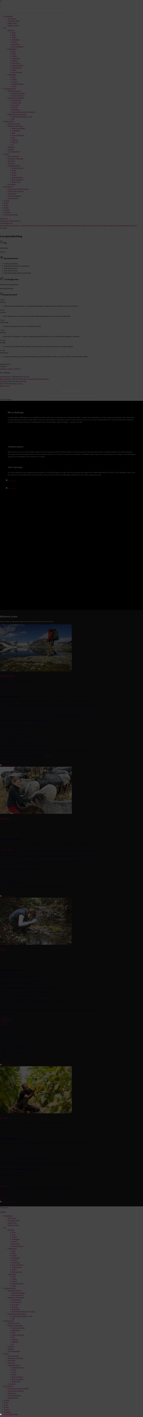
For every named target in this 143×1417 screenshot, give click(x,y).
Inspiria (14, 175)
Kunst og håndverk (17, 46)
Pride (13, 137)
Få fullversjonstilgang (14, 196)
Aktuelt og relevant (14, 123)
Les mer (4, 761)
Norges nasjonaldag (18, 135)
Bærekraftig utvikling (14, 91)
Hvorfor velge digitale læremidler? (18, 189)
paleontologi (5, 1022)
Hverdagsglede (16, 100)
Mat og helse (16, 44)
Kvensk (6, 207)
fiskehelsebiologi (6, 1020)
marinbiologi (5, 1024)
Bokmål (2, 364)
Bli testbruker (12, 193)
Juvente (14, 172)
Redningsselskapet (17, 177)
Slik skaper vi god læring (15, 158)
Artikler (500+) (12, 23)
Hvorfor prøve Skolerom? (16, 191)
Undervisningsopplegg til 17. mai (22, 116)
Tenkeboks (11, 147)
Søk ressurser (12, 18)
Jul (12, 144)
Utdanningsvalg (16, 67)
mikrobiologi (5, 1017)
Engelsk (14, 37)
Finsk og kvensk (17, 72)
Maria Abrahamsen (17, 179)
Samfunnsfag (16, 39)
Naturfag (14, 42)
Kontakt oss (11, 163)
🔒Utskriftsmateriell (14, 151)
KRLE (14, 35)
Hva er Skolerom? (13, 156)
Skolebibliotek (8, 16)
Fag (5, 28)
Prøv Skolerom (8, 186)
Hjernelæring (16, 109)
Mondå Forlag (16, 182)
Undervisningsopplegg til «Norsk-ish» (23, 112)
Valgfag (14, 70)
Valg (13, 119)
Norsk (13, 32)
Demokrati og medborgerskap (17, 114)
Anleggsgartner (5, 1186)
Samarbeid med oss (18, 168)
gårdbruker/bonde (7, 850)
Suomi (6, 205)
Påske (13, 133)
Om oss (6, 154)
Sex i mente (15, 105)
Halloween (15, 142)
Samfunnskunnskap (18, 84)
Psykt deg (15, 107)
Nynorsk (6, 200)
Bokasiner (11, 149)
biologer (48, 756)
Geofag (14, 86)
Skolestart (15, 140)
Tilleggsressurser (9, 121)
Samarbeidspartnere (14, 165)
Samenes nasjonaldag (18, 128)
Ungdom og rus (16, 102)
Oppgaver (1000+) (13, 25)
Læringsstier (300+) (14, 21)
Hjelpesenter (11, 161)
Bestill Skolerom (13, 198)
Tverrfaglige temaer (10, 88)
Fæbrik (14, 170)
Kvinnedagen (16, 130)
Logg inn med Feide (11, 214)
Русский (6, 210)
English (6, 203)
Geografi (14, 81)
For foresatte (11, 184)
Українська (7, 212)
